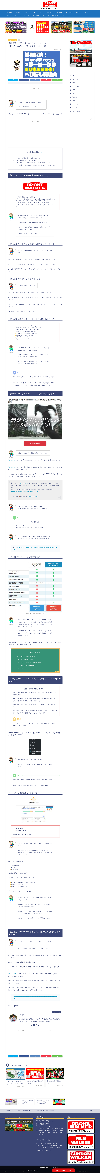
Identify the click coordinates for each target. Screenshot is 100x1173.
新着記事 (9, 12)
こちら (41, 1150)
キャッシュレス (24, 15)
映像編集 (74, 97)
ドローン (86, 12)
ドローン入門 (75, 79)
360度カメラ (75, 90)
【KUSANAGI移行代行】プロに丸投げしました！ (30, 160)
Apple (18, 12)
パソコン (26, 12)
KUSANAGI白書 (35, 443)
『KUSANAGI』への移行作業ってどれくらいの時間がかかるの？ (34, 162)
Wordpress (11, 1005)
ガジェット (69, 12)
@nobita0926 (13, 460)
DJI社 (78, 12)
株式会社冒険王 (45, 1120)
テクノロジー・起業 (38, 15)
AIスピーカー (75, 104)
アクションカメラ (38, 12)
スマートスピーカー (54, 15)
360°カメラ (50, 12)
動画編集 (59, 12)
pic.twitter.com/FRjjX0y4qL (31, 491)
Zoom (65, 15)
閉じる (43, 152)
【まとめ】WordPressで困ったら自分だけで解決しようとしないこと (35, 165)
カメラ (14, 15)
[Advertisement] (36, 93)
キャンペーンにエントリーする (63, 1170)
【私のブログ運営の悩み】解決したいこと (28, 158)
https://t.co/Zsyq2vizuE (17, 491)
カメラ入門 (75, 93)
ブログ (17, 1005)
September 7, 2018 (33, 496)
